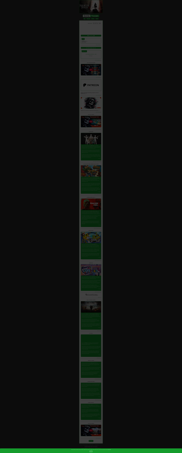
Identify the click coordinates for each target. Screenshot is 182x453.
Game (91, 16)
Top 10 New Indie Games (91, 62)
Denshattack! (94, 244)
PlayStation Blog (91, 57)
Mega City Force (93, 363)
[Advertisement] (91, 29)
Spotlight (88, 18)
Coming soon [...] (84, 41)
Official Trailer (91, 114)
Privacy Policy (109, 449)
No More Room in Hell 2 (94, 211)
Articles (92, 18)
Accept (91, 451)
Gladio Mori (92, 145)
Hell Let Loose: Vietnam (94, 313)
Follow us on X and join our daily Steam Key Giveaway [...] (90, 110)
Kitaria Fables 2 (90, 406)
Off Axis (86, 342)
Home (84, 18)
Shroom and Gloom (97, 385)
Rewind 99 (93, 276)
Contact (97, 18)
